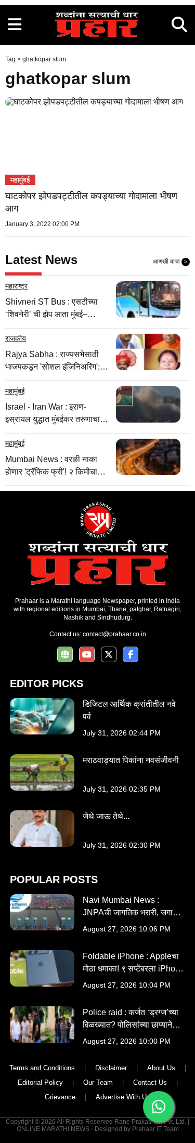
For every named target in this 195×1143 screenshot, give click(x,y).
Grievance (60, 1097)
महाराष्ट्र (16, 286)
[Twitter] (108, 654)
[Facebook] (130, 654)
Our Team (98, 1082)
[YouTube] (87, 654)
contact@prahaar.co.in (114, 634)
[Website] (65, 654)
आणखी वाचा (170, 261)
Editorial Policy (40, 1082)
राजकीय (15, 338)
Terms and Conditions (42, 1068)
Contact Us (150, 1082)
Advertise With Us (123, 1097)
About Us (161, 1068)
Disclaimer (111, 1068)
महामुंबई (20, 180)
